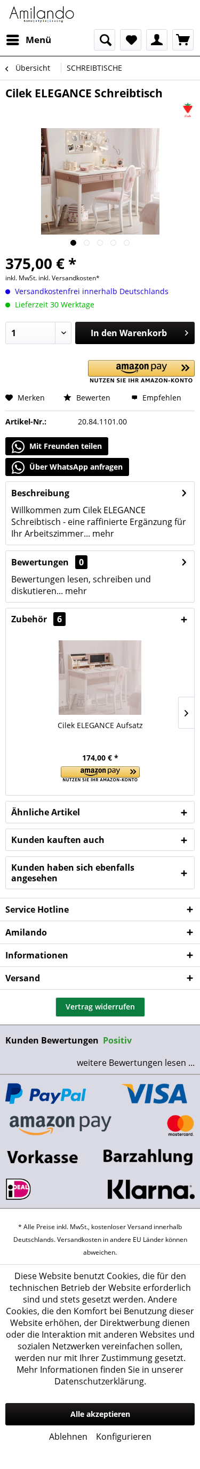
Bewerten (92, 398)
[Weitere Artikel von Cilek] (188, 110)
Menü (38, 40)
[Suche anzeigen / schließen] (104, 40)
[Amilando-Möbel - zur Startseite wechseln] (41, 14)
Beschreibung (40, 493)
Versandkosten (79, 1239)
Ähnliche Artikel (45, 812)
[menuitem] (28, 40)
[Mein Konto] (156, 40)
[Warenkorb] (183, 40)
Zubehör (36, 619)
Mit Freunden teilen (64, 446)
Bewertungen (40, 562)
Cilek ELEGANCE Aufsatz (100, 725)
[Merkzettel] (130, 40)
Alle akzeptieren (100, 1414)
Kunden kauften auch (58, 840)
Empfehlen (160, 398)
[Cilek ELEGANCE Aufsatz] (100, 677)
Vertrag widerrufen (100, 1006)
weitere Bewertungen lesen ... (136, 1063)
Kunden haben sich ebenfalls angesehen (72, 873)
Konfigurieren (123, 1436)
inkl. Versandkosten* (69, 277)
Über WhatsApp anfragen (75, 467)
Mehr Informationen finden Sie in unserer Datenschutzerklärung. (100, 1375)
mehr (102, 533)
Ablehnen (68, 1436)
